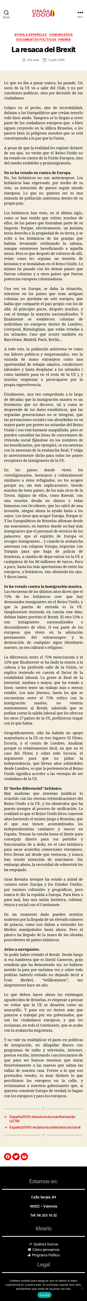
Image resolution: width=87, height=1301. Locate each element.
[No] (82, 1288)
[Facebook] (7, 1156)
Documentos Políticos (36, 39)
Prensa (64, 39)
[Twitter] (16, 1156)
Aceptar (44, 1295)
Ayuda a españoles (30, 34)
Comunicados (61, 34)
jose (36, 60)
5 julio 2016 (56, 60)
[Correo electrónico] (24, 1156)
